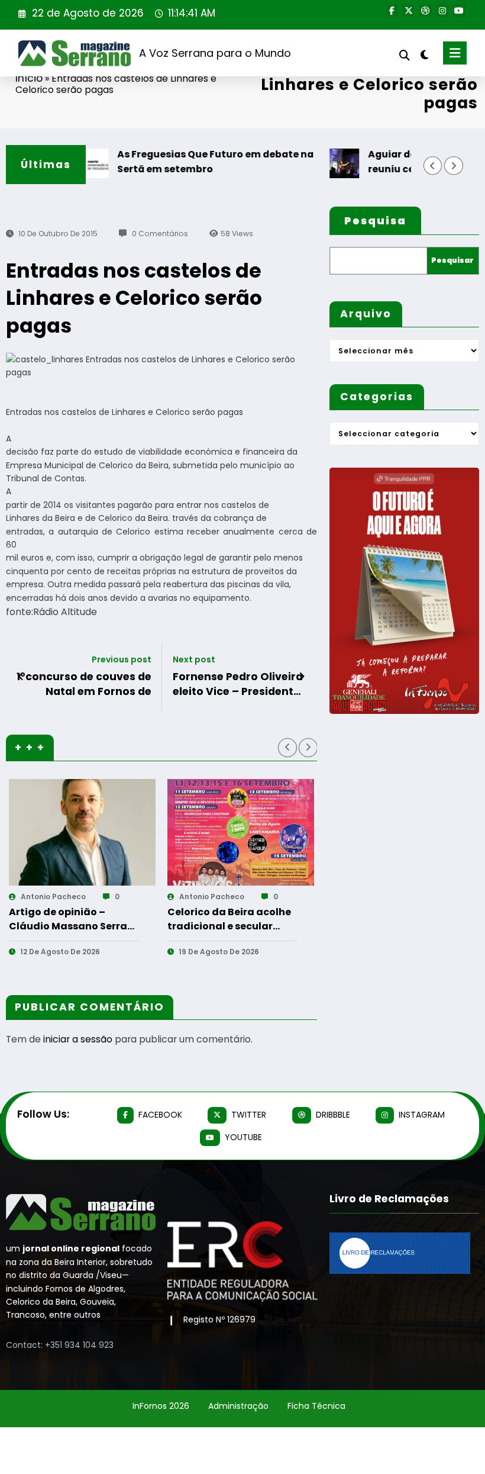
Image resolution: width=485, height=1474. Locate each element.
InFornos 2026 (160, 1406)
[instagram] (442, 10)
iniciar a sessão (77, 1039)
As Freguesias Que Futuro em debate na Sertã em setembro (193, 161)
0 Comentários (160, 233)
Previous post (121, 660)
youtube (243, 1137)
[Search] (404, 55)
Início (29, 78)
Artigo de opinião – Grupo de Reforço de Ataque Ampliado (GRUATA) (242, 919)
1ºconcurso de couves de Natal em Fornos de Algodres (84, 684)
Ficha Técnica (316, 1406)
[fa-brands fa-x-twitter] (408, 10)
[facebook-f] (392, 10)
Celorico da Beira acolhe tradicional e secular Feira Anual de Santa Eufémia (81, 919)
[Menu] (455, 53)
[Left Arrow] (432, 165)
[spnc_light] (424, 54)
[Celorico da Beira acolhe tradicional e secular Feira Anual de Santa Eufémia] (92, 832)
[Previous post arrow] (21, 676)
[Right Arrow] (453, 165)
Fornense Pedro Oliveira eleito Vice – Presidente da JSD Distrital (238, 684)
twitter (248, 1115)
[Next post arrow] (302, 676)
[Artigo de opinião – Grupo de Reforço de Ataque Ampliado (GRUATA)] (250, 832)
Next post (194, 660)
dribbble (333, 1115)
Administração (238, 1406)
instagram (422, 1115)
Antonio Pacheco (63, 897)
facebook (160, 1115)
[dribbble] (425, 10)
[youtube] (459, 10)
